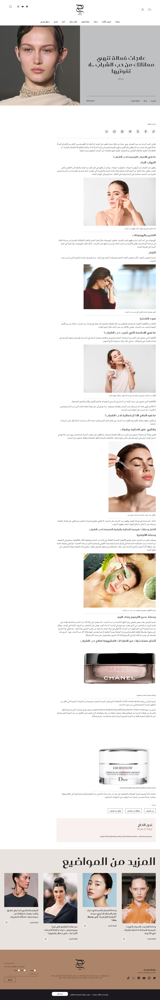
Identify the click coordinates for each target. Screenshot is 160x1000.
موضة (117, 22)
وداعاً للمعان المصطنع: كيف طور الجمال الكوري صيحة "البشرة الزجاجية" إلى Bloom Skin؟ (102, 915)
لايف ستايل (73, 22)
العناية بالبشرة (135, 101)
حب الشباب (134, 144)
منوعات (16, 970)
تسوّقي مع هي (45, 22)
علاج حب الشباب (115, 811)
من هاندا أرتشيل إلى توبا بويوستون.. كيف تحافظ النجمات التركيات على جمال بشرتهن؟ (60, 930)
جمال (96, 22)
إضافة (10, 980)
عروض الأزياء (106, 22)
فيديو (56, 22)
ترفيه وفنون (85, 22)
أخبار (63, 22)
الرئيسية (153, 101)
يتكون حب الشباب (148, 167)
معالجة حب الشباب (133, 811)
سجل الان (60, 994)
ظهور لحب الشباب (125, 240)
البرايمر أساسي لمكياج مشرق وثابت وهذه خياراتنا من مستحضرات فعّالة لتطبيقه (22, 913)
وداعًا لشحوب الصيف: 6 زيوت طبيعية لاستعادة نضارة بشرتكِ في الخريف (140, 930)
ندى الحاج (121, 79)
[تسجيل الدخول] (142, 9)
